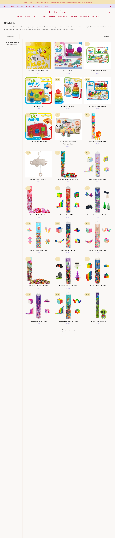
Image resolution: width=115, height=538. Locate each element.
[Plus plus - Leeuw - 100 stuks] (97, 126)
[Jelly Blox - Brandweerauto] (38, 126)
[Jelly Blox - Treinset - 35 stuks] (97, 90)
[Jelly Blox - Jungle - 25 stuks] (97, 55)
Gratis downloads (37, 6)
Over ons (6, 6)
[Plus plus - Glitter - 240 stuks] (38, 305)
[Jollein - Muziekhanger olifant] (38, 164)
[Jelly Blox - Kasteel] (68, 55)
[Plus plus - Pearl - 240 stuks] (97, 234)
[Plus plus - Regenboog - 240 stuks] (68, 305)
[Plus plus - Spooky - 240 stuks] (68, 270)
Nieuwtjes (28, 6)
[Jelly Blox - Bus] (38, 90)
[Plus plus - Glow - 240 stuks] (68, 234)
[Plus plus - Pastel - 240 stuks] (97, 164)
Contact (47, 6)
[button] (19, 16)
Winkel (12, 6)
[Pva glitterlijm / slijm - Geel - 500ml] (38, 55)
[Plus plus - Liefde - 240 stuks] (38, 199)
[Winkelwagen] (110, 12)
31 (74, 330)
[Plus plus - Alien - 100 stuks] (97, 305)
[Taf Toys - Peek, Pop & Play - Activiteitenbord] (68, 126)
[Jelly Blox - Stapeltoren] (68, 90)
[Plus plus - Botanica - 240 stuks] (38, 270)
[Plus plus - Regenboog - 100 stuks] (68, 164)
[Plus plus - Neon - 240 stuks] (68, 199)
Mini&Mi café (20, 6)
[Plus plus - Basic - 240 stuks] (97, 270)
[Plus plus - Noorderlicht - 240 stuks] (97, 199)
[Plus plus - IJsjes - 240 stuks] (38, 234)
